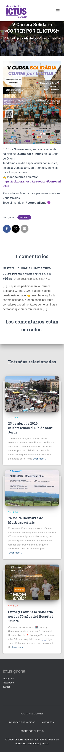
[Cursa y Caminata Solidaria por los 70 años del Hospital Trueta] (32, 582)
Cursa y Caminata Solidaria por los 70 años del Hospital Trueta (30, 616)
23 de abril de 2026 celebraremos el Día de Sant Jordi (30, 427)
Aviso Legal (48, 722)
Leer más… (39, 458)
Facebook (8, 682)
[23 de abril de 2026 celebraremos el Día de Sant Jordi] (32, 393)
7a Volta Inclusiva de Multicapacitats (25, 520)
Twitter (6, 686)
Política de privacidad (22, 722)
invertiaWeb (40, 739)
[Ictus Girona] (17, 11)
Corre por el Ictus (32, 731)
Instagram (8, 678)
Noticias (24, 217)
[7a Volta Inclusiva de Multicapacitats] (32, 488)
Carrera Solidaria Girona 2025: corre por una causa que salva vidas (27, 273)
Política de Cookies (32, 713)
